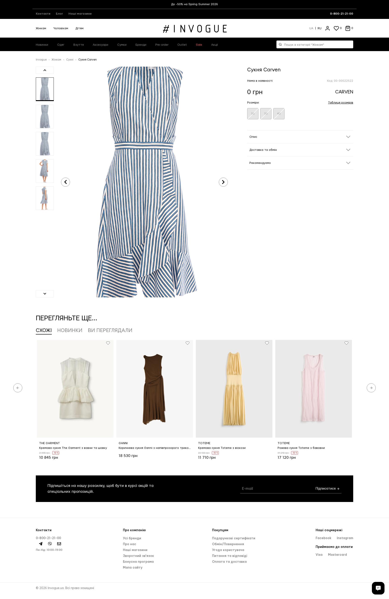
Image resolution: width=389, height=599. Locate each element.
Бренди (141, 44)
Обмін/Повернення (228, 544)
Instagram (345, 538)
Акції (214, 44)
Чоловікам (60, 28)
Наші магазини (80, 13)
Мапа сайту (132, 567)
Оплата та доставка (229, 561)
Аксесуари (100, 44)
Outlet (182, 44)
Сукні (69, 59)
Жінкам (41, 28)
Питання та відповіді (229, 556)
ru (319, 28)
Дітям (79, 28)
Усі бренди (132, 538)
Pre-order (161, 44)
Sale (199, 44)
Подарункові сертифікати (233, 538)
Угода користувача (228, 550)
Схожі (44, 330)
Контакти (43, 13)
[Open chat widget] (378, 588)
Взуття (78, 44)
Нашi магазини (135, 550)
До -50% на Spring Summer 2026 (194, 4)
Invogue (41, 59)
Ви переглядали (110, 330)
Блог (59, 13)
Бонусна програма (138, 561)
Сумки (122, 44)
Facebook (324, 538)
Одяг (60, 44)
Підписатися (326, 488)
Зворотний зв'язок (138, 556)
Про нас (129, 544)
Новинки (42, 44)
